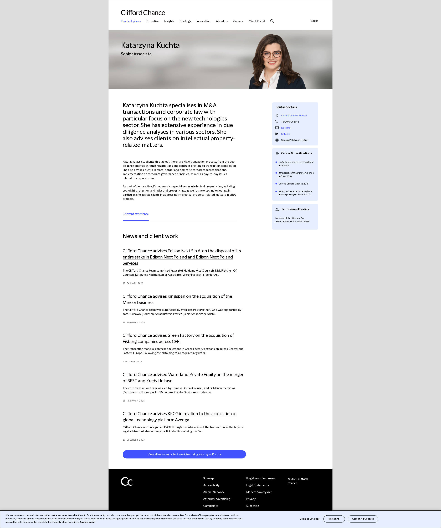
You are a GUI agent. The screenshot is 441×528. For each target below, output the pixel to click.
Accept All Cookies (363, 519)
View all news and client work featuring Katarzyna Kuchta (184, 454)
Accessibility (211, 485)
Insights (169, 21)
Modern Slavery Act (259, 492)
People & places (131, 21)
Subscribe (252, 506)
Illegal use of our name (260, 478)
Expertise (153, 21)
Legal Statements (257, 485)
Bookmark (247, 455)
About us (222, 21)
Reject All (334, 519)
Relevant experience (136, 214)
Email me (285, 127)
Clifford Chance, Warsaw (294, 115)
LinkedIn (285, 134)
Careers (238, 21)
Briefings (185, 21)
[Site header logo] (214, 12)
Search (272, 21)
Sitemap (208, 478)
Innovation (203, 21)
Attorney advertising (216, 499)
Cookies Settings (310, 519)
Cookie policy (88, 522)
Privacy (251, 499)
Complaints (210, 506)
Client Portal (257, 21)
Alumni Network (213, 492)
